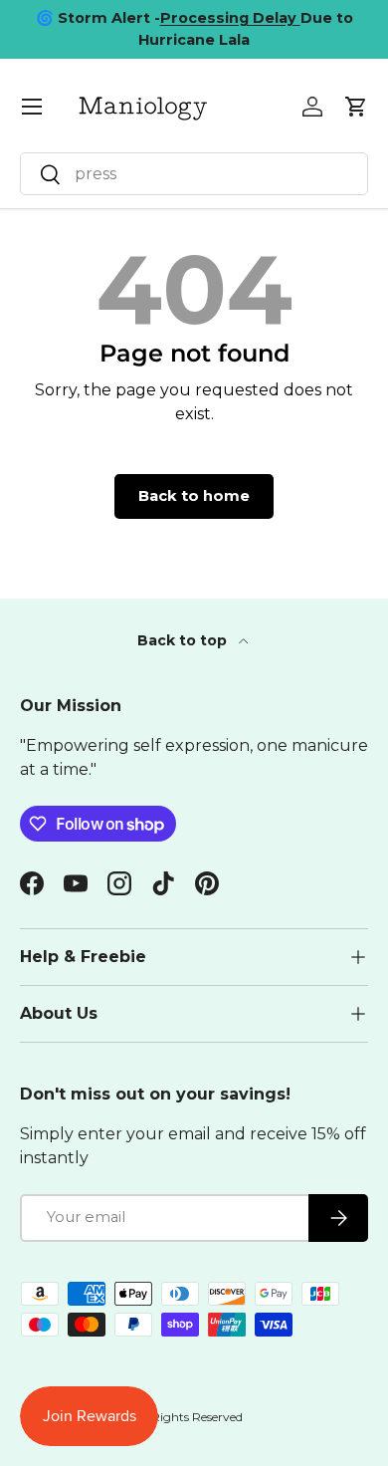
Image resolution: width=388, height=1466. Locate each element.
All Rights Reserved (188, 1416)
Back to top (184, 640)
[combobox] (194, 173)
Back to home (194, 496)
